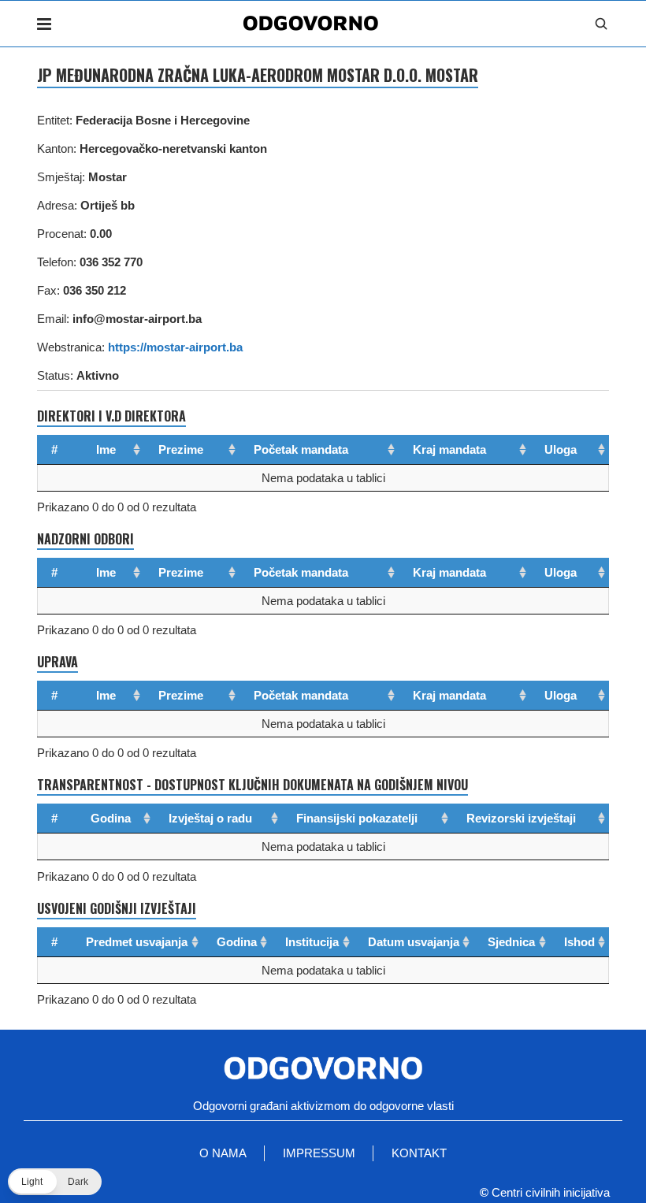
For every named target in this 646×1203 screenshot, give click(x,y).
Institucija (312, 942)
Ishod (579, 942)
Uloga (560, 449)
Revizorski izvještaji (521, 818)
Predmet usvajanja (136, 942)
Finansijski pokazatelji (357, 818)
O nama (223, 1153)
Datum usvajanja (413, 942)
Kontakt (419, 1153)
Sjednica (511, 942)
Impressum (319, 1153)
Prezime (180, 449)
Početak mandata (301, 449)
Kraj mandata (449, 449)
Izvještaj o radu (210, 818)
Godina (111, 818)
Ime (106, 449)
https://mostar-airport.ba (175, 347)
